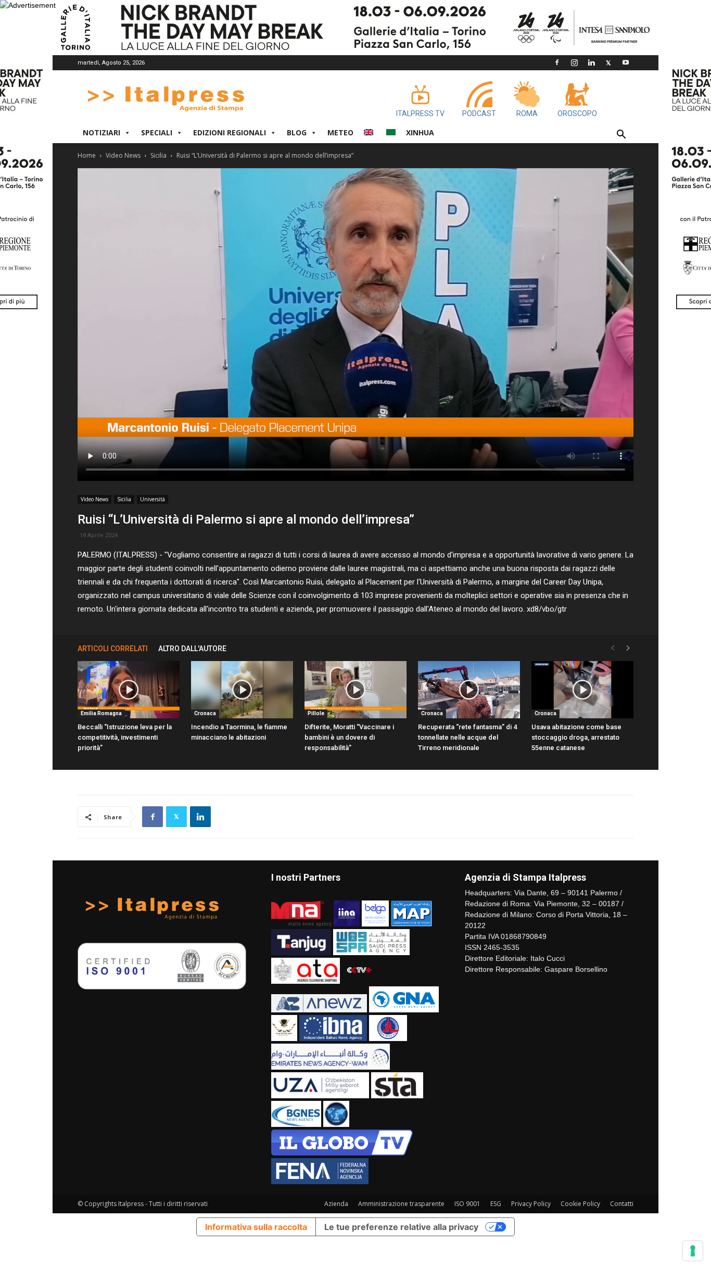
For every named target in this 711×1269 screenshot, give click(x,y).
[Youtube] (625, 62)
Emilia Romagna (101, 713)
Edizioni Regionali (229, 132)
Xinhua (420, 132)
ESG (495, 1203)
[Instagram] (574, 62)
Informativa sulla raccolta (256, 1227)
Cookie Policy (580, 1203)
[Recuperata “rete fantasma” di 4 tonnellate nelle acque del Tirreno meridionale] (469, 689)
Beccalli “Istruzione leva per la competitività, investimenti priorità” (125, 737)
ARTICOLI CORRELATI (113, 648)
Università (152, 499)
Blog (297, 132)
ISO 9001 (467, 1203)
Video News (123, 155)
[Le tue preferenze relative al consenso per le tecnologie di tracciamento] (693, 1251)
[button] (620, 136)
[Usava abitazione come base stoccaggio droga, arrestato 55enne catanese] (582, 689)
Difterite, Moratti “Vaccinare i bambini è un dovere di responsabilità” (349, 737)
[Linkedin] (591, 62)
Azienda (336, 1203)
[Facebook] (557, 62)
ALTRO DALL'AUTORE (192, 648)
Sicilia (158, 155)
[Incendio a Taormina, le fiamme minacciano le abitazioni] (242, 689)
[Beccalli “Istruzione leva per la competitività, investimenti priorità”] (129, 689)
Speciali (156, 132)
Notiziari (101, 132)
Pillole (316, 713)
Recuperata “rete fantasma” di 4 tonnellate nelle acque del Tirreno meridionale (467, 737)
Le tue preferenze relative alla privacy (401, 1227)
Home (87, 155)
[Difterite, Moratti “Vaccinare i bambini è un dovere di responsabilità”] (355, 689)
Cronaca (205, 713)
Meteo (340, 132)
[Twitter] (608, 62)
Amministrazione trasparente (401, 1203)
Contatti (621, 1203)
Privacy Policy (531, 1203)
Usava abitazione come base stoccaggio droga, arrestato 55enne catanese (576, 737)
